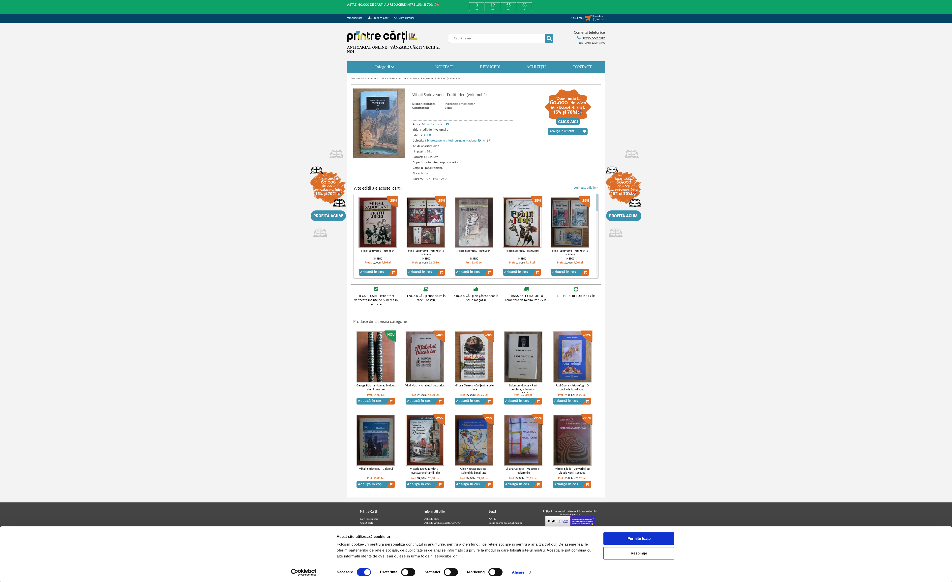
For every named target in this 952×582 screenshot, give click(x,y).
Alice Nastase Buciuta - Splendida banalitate (474, 471)
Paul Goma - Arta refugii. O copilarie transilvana (572, 387)
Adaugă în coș (372, 272)
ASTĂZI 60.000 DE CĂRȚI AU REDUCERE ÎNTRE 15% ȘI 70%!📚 (393, 5)
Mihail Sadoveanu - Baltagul (376, 468)
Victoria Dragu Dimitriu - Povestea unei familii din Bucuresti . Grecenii (425, 473)
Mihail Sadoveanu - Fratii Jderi (377, 251)
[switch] (408, 572)
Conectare (356, 18)
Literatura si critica (377, 78)
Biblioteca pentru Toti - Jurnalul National (451, 140)
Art (426, 135)
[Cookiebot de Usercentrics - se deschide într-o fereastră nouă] (304, 572)
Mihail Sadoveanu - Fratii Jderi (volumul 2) (436, 78)
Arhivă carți (366, 523)
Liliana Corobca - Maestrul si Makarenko (523, 471)
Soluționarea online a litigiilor (505, 523)
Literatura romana (400, 78)
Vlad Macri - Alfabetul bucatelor (424, 385)
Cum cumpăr (406, 18)
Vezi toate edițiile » (586, 187)
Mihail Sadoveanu (434, 124)
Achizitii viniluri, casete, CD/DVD (442, 523)
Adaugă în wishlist (561, 131)
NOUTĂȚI (444, 66)
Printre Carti (357, 78)
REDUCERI (490, 66)
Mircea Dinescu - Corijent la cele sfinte (474, 387)
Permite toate (639, 538)
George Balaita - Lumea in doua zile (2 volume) (376, 387)
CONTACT (582, 66)
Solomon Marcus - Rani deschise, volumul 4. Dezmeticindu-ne (523, 390)
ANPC (492, 519)
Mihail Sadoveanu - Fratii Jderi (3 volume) (426, 253)
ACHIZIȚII (536, 66)
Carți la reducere (369, 519)
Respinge (639, 553)
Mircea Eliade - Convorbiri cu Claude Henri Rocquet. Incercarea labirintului (572, 473)
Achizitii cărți (431, 519)
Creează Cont (380, 18)
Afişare (518, 572)
